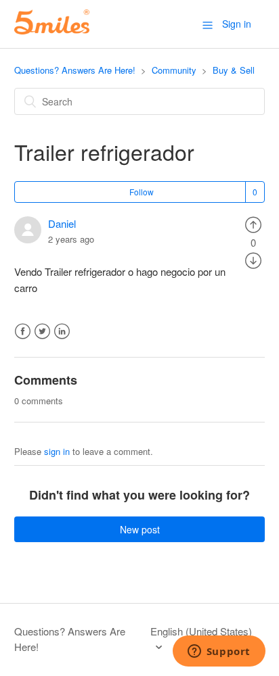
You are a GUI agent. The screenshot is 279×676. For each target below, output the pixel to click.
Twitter (42, 331)
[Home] (51, 30)
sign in (57, 451)
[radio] (253, 223)
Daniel (62, 223)
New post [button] (140, 529)
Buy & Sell (234, 70)
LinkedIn (61, 331)
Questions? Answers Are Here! (74, 70)
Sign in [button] (236, 23)
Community (174, 70)
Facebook (22, 331)
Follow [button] (141, 191)
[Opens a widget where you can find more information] (218, 652)
